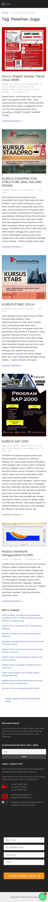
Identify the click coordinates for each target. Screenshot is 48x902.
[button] (42, 896)
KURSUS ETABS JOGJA (18, 304)
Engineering (33, 84)
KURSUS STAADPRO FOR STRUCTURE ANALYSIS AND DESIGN (21, 182)
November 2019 (25, 87)
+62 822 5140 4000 (19, 787)
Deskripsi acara (18, 84)
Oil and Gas (16, 559)
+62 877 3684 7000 (19, 784)
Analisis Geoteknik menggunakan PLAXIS (17, 553)
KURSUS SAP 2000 (15, 441)
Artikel (5, 84)
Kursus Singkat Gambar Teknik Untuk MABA (23, 78)
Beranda (5, 13)
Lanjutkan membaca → (12, 121)
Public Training (26, 190)
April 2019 (7, 446)
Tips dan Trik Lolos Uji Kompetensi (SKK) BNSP (21, 688)
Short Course (23, 89)
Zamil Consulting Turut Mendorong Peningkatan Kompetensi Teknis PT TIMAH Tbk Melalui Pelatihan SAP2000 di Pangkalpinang (22, 618)
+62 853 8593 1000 (19, 790)
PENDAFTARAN (8, 89)
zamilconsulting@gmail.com (22, 795)
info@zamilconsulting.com (21, 797)
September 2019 (31, 448)
